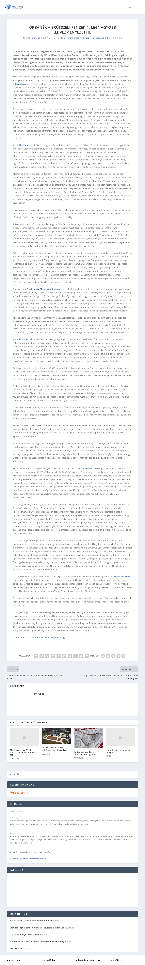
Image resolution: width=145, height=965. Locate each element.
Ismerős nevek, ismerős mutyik (118, 751)
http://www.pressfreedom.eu (31, 858)
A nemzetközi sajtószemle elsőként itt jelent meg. (39, 637)
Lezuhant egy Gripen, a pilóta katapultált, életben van (37, 927)
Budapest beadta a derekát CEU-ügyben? (85, 753)
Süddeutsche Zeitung (26, 339)
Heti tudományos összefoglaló (25, 934)
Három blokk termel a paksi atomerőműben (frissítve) (37, 941)
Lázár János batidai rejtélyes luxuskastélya (54, 749)
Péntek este (16, 948)
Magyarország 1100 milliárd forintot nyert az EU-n (23, 752)
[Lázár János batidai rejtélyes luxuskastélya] (56, 736)
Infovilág (35, 37)
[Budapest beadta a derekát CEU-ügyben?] (88, 738)
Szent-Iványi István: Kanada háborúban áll (31, 920)
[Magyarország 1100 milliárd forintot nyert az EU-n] (24, 737)
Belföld (61, 37)
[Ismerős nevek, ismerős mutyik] (120, 737)
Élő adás (19, 792)
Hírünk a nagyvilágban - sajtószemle (85, 37)
